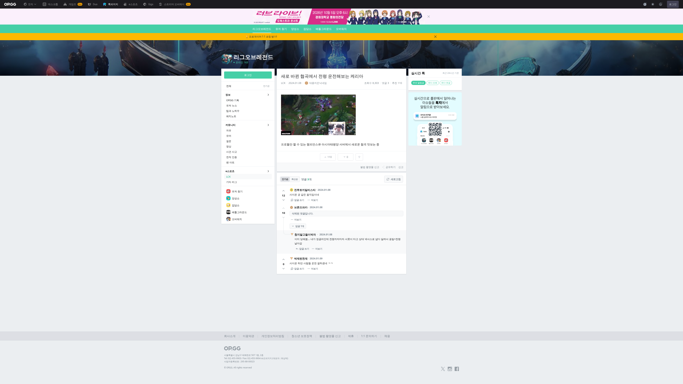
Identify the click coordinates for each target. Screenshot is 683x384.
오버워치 (341, 29)
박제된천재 (301, 258)
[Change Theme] (652, 4)
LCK (283, 83)
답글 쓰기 (299, 200)
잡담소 (307, 29)
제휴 (351, 336)
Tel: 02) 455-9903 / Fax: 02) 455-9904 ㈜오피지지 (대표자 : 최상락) (256, 358)
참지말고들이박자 (305, 234)
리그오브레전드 (262, 29)
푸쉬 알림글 (418, 82)
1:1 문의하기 (369, 336)
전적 (30, 4)
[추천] (283, 190)
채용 (387, 336)
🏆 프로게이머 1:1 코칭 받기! (261, 36)
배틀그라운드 (324, 29)
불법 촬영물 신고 (330, 336)
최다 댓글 (445, 82)
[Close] (429, 16)
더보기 (314, 200)
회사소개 (229, 336)
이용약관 (248, 336)
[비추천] (283, 200)
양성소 (295, 29)
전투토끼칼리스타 (305, 190)
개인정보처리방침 (272, 336)
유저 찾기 (281, 29)
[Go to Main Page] (10, 4)
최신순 (295, 179)
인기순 (285, 179)
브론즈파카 (301, 207)
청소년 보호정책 (302, 336)
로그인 (673, 4)
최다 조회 (432, 82)
